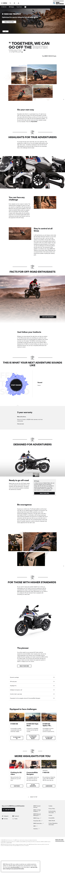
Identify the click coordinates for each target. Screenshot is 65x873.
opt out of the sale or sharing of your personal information (20, 867)
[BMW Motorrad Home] (58, 3)
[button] (4, 3)
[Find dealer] (14, 2)
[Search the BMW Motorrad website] (10, 2)
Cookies (50, 806)
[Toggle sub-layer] (25, 7)
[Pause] (63, 99)
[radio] (49, 383)
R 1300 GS (3, 7)
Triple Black (19, 7)
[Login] (18, 2)
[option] (6, 164)
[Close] (38, 862)
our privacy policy (15, 867)
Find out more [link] (20, 423)
